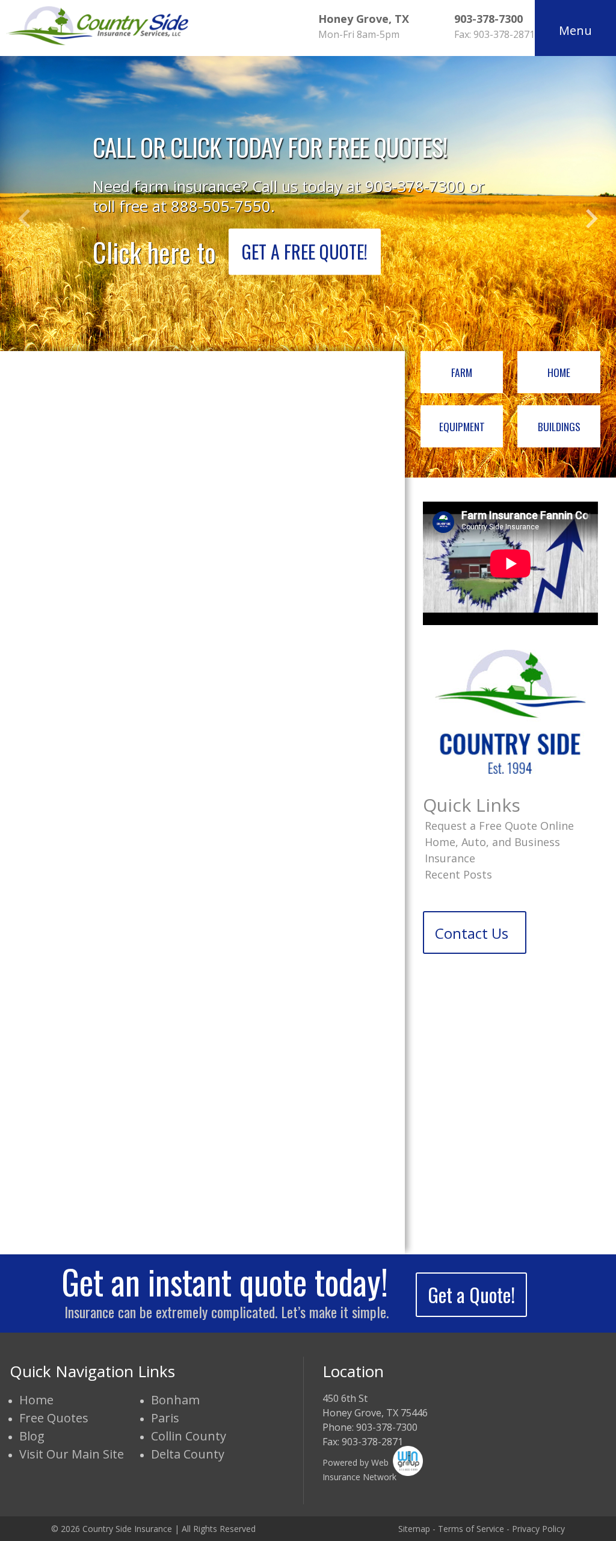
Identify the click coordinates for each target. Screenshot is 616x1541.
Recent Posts (458, 874)
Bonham (175, 1400)
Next (592, 219)
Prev (24, 219)
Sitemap (414, 1528)
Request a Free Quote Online (499, 825)
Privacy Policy (538, 1528)
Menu (575, 30)
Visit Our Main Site (71, 1454)
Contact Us (471, 933)
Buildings (559, 426)
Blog (32, 1436)
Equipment (462, 426)
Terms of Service (471, 1528)
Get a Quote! (471, 1294)
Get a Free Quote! (305, 251)
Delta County (187, 1454)
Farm (461, 372)
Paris (165, 1418)
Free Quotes (53, 1418)
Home (558, 372)
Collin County (188, 1436)
